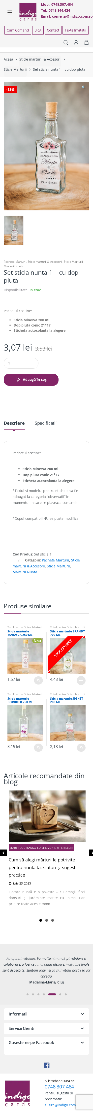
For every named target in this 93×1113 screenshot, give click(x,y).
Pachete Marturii (15, 262)
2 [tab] (46, 920)
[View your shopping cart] (86, 42)
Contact (53, 30)
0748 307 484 (59, 1086)
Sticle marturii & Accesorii (40, 59)
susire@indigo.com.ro (62, 1105)
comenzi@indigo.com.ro (72, 16)
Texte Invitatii (75, 30)
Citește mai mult (81, 680)
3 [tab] (52, 920)
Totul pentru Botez (19, 627)
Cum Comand (18, 30)
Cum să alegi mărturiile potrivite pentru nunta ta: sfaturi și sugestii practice (43, 867)
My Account (76, 42)
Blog (37, 30)
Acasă (8, 59)
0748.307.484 (62, 4)
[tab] (14, 425)
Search (65, 42)
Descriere (14, 423)
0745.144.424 (59, 10)
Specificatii (46, 423)
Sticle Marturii (15, 69)
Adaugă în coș (35, 379)
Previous (2, 853)
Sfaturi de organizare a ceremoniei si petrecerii (41, 848)
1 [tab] (40, 920)
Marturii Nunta (14, 266)
